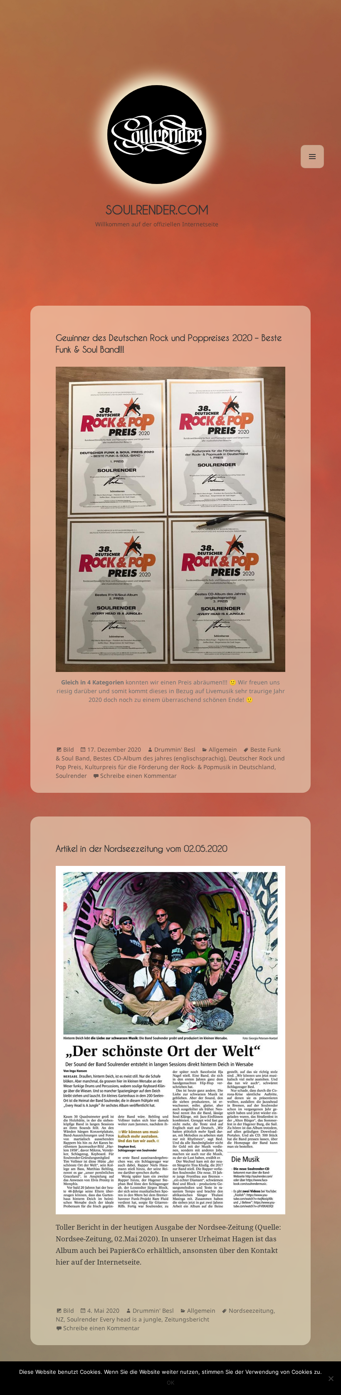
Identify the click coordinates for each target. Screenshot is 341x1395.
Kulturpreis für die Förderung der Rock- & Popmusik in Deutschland (179, 767)
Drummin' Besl (174, 749)
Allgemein (223, 749)
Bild (68, 749)
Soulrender (71, 776)
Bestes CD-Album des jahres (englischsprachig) (159, 758)
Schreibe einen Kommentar (138, 776)
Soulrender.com (157, 209)
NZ (60, 1319)
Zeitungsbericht (187, 1319)
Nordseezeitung (251, 1310)
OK (170, 1382)
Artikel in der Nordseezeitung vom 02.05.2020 (141, 848)
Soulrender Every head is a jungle (114, 1319)
